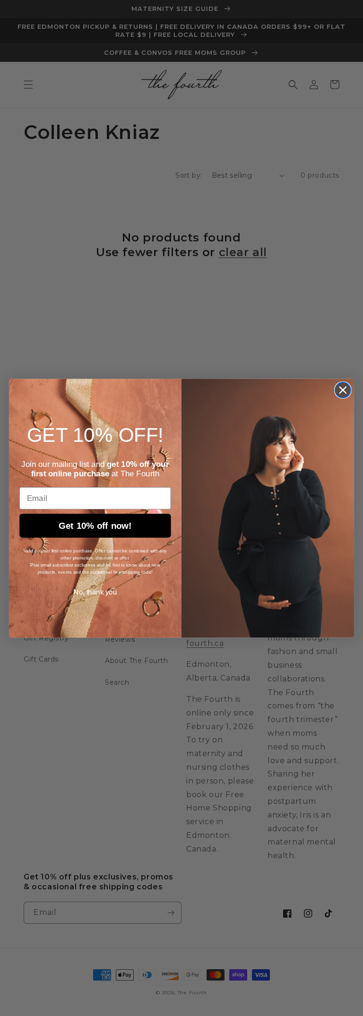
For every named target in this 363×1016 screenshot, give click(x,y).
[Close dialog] (343, 390)
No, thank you (95, 592)
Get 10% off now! (95, 526)
